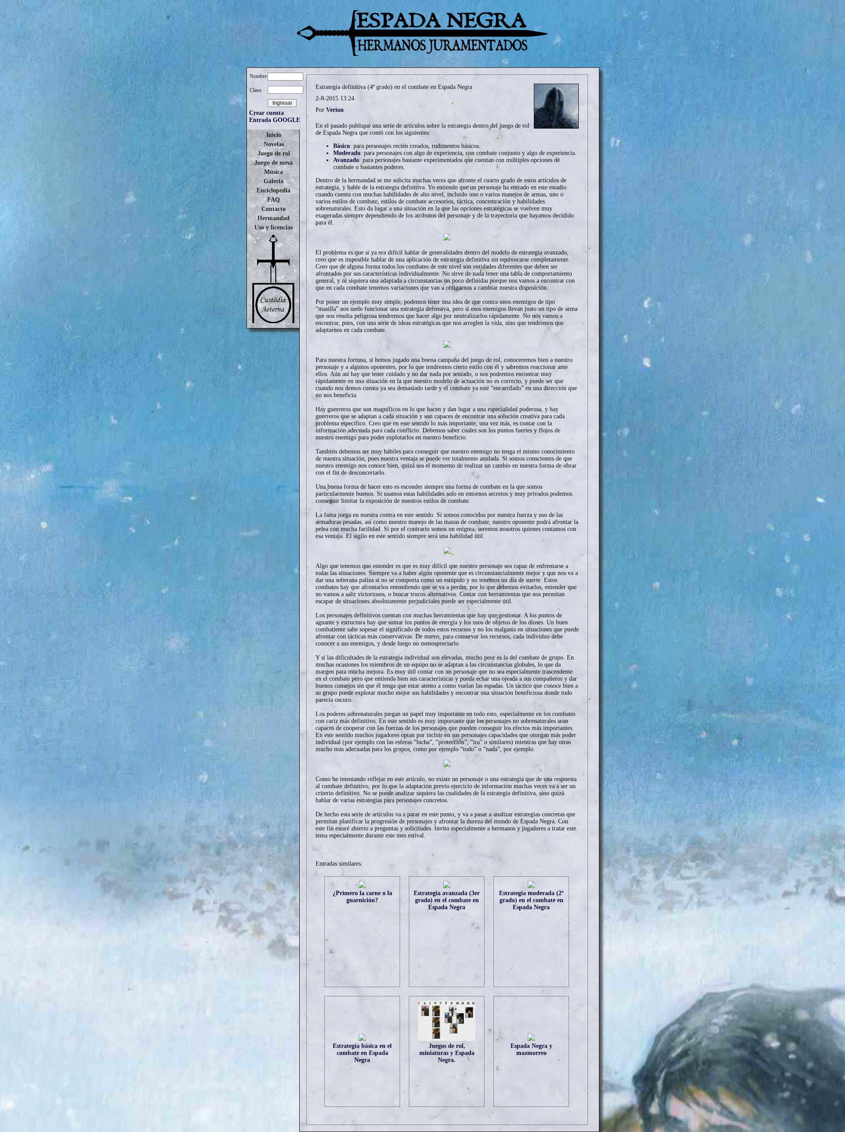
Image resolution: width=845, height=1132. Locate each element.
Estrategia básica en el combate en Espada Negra (362, 1053)
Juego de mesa (273, 162)
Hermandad (273, 218)
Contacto (273, 209)
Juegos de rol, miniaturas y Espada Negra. (446, 1053)
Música (273, 172)
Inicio (273, 135)
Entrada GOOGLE (274, 120)
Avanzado (346, 160)
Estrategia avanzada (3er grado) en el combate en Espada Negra (447, 900)
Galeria (273, 181)
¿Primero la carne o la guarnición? (362, 896)
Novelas (274, 144)
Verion (335, 110)
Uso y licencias (273, 227)
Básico (341, 146)
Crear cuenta (266, 113)
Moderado (346, 153)
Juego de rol (273, 153)
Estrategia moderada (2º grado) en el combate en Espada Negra (531, 900)
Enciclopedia (273, 190)
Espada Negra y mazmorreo (531, 1049)
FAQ (273, 199)
